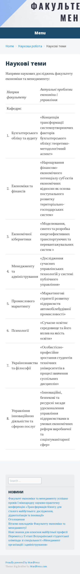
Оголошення (16, 519)
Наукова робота (30, 46)
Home (10, 46)
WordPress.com (38, 566)
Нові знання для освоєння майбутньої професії (38, 532)
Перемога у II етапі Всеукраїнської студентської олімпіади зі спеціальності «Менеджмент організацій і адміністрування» (38, 541)
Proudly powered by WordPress (23, 562)
